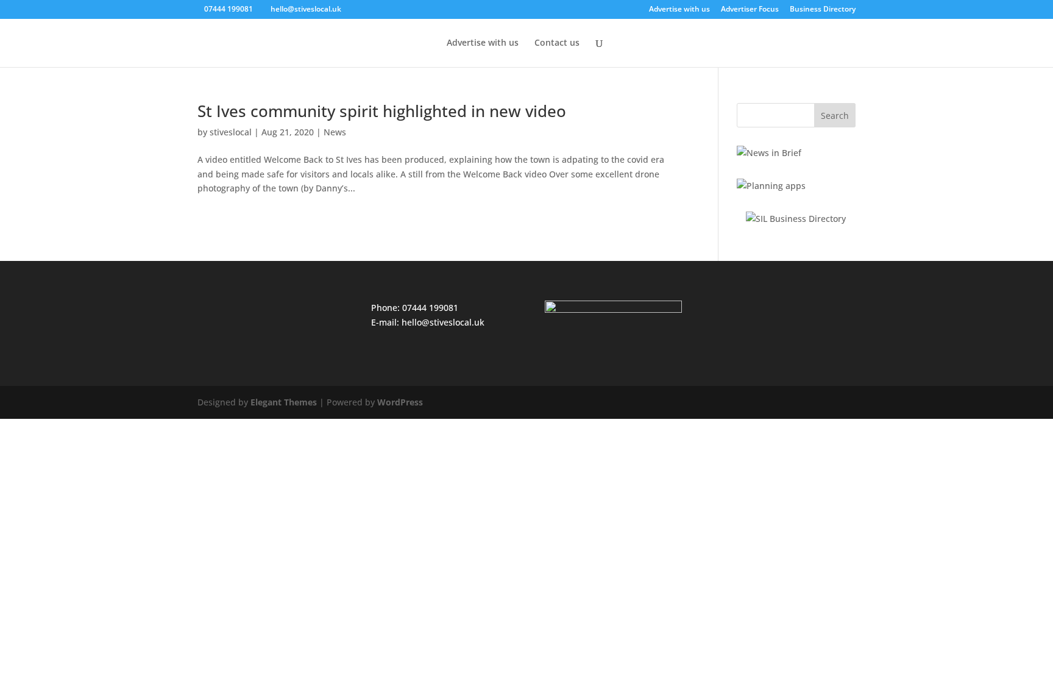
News (335, 132)
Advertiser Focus (750, 9)
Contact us (557, 43)
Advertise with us (679, 9)
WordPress (400, 402)
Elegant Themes (283, 402)
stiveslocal (231, 132)
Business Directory (823, 9)
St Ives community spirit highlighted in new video (381, 111)
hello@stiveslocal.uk (443, 322)
